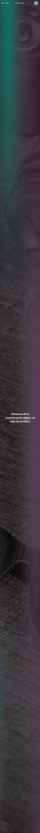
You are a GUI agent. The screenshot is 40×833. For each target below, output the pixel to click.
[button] (5, 3)
